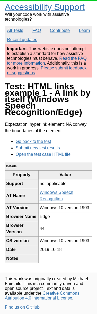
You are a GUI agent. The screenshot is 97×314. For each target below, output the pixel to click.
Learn (84, 30)
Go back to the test (33, 141)
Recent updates (22, 39)
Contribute (60, 30)
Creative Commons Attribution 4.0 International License (42, 295)
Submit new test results (38, 148)
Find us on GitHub (22, 307)
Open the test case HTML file (43, 154)
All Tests (15, 30)
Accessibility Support (45, 7)
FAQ (36, 30)
